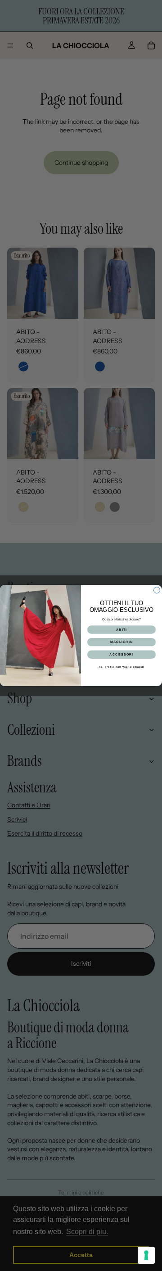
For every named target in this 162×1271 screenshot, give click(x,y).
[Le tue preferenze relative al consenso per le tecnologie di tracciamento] (146, 1255)
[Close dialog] (157, 590)
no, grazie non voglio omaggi (121, 666)
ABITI (121, 629)
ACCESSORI (121, 654)
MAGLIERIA (121, 642)
